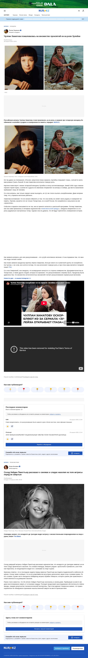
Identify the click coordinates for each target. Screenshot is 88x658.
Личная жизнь (23, 15)
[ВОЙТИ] (83, 10)
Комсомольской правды (50, 209)
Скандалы (37, 15)
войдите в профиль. (55, 414)
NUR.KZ (56, 122)
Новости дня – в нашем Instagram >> (17, 278)
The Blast (17, 536)
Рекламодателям (78, 648)
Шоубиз (6, 15)
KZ (79, 10)
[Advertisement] (44, 106)
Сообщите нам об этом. (30, 377)
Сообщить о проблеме (62, 648)
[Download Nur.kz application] (44, 4)
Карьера (15, 15)
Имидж (31, 15)
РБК (10, 267)
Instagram (76, 453)
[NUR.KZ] (44, 10)
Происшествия (46, 15)
